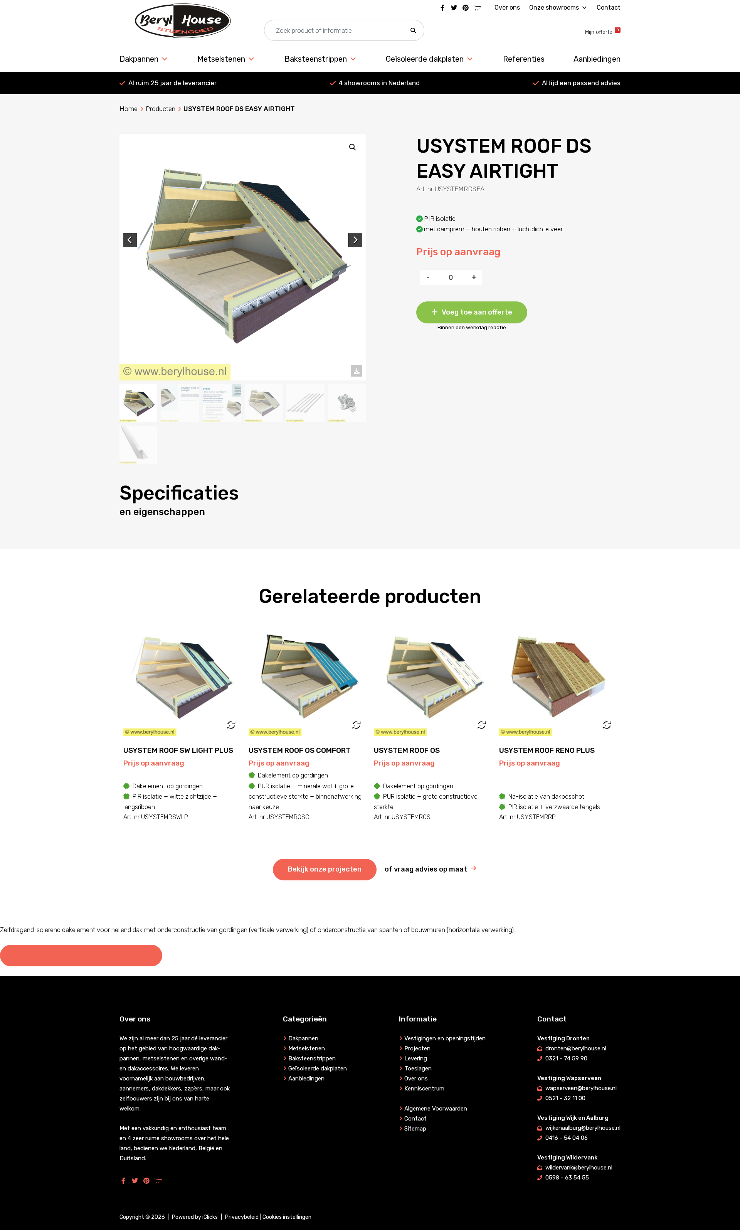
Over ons (507, 7)
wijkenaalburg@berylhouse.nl (583, 1127)
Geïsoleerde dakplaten (425, 59)
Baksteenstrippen (315, 59)
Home (128, 109)
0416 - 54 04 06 (566, 1137)
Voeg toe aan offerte (477, 312)
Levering (415, 1058)
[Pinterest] (465, 7)
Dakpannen (138, 59)
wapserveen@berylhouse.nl (581, 1088)
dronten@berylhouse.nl (575, 1048)
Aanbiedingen (597, 59)
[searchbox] (344, 30)
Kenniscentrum (424, 1088)
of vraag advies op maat (426, 869)
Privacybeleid (242, 1217)
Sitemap (415, 1128)
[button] (413, 30)
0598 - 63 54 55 (567, 1177)
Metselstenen (221, 59)
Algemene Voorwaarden (435, 1108)
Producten (160, 109)
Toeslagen (418, 1068)
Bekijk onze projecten (325, 869)
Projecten (417, 1048)
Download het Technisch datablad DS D (81, 955)
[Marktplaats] (477, 7)
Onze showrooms (554, 7)
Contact (609, 7)
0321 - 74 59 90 (566, 1058)
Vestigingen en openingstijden (445, 1038)
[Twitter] (454, 7)
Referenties (524, 59)
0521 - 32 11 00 (565, 1098)
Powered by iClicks (195, 1217)
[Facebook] (442, 7)
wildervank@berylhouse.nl (578, 1167)
